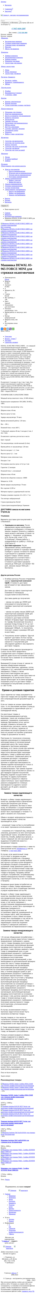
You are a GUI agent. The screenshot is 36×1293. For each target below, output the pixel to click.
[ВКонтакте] (2, 329)
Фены (7, 70)
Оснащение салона (11, 130)
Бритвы (3, 98)
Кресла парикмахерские (17, 171)
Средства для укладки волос (14, 143)
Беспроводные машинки (13, 41)
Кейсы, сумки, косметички (14, 134)
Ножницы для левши (12, 61)
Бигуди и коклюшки (12, 127)
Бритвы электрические (13, 101)
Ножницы (4, 52)
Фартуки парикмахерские (14, 114)
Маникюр (4, 153)
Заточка (3, 2)
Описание (8, 336)
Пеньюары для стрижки (13, 112)
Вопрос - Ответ (10, 339)
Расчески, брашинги (8, 77)
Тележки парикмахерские (14, 186)
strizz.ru (13, 1273)
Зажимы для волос (11, 121)
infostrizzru (22, 849)
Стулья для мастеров (12, 188)
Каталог (6, 36)
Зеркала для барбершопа (17, 195)
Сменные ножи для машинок (15, 45)
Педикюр (4, 164)
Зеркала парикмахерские (13, 184)
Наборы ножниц (10, 59)
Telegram (13, 1190)
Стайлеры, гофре (11, 95)
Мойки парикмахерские (13, 178)
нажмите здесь (27, 1291)
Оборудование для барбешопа (15, 189)
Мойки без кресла (15, 182)
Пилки (7, 157)
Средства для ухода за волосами (16, 146)
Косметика (4, 137)
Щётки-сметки (10, 125)
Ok (33, 1291)
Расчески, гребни (11, 80)
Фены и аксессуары (8, 66)
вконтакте (24, 1190)
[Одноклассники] (5, 329)
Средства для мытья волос (14, 141)
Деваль (7, 1179)
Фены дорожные (11, 72)
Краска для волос (11, 145)
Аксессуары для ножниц (13, 63)
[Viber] (10, 329)
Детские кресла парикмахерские (20, 175)
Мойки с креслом (15, 180)
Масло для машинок (12, 49)
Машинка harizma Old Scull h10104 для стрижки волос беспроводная (15, 1141)
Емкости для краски (12, 117)
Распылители (9, 119)
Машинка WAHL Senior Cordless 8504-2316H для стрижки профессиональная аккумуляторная (17, 1097)
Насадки (8, 47)
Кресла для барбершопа (17, 191)
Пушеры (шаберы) (11, 159)
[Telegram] (7, 329)
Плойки (8, 91)
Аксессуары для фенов (13, 73)
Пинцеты (8, 132)
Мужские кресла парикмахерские (20, 173)
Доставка (8, 340)
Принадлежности (7, 109)
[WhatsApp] (13, 329)
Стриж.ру (5, 1241)
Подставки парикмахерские (18, 177)
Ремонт (11, 1221)
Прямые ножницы (11, 56)
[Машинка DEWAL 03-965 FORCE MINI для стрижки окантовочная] (18, 231)
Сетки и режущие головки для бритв (17, 105)
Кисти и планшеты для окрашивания (17, 116)
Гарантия (12, 1228)
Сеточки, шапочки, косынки (15, 128)
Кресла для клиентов (12, 169)
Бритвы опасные (11, 103)
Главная (7, 213)
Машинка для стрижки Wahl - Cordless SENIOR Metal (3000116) (15, 1169)
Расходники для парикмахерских (16, 123)
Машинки (4, 38)
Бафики (7, 161)
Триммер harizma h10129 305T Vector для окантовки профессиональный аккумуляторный (15, 1123)
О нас (10, 1226)
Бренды (7, 198)
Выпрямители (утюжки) (13, 93)
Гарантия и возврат (11, 342)
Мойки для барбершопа (17, 193)
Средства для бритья (12, 148)
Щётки (7, 84)
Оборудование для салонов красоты (13, 166)
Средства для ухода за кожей (15, 150)
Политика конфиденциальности (16, 1231)
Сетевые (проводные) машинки (16, 43)
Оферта (11, 1234)
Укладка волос (6, 87)
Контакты (8, 5)
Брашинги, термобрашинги (14, 82)
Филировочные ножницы (14, 57)
